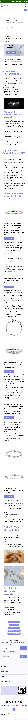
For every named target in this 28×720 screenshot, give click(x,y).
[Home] (8, 5)
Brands (7, 25)
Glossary (8, 36)
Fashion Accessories (11, 20)
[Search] (25, 10)
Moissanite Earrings (14, 627)
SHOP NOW (11, 52)
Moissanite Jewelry (14, 622)
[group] (14, 103)
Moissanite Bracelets (14, 633)
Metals (7, 29)
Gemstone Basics (10, 18)
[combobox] (12, 10)
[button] (14, 667)
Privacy (11, 659)
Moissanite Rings (14, 624)
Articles (7, 34)
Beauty (7, 32)
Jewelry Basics (9, 27)
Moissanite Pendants (14, 630)
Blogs (7, 41)
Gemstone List (9, 16)
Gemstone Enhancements (13, 39)
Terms (8, 659)
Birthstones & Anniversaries (14, 23)
